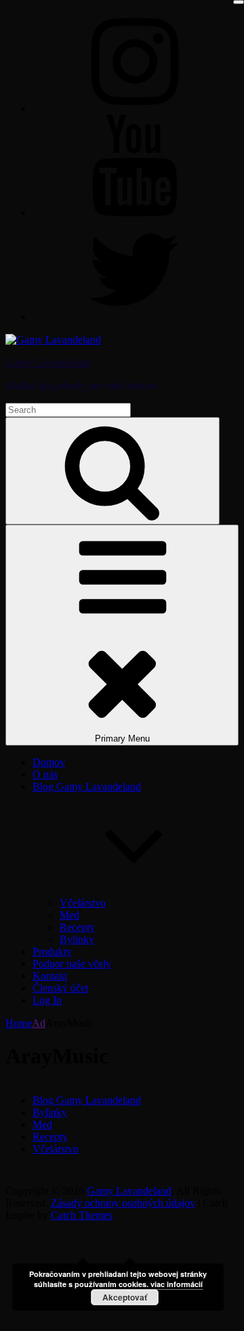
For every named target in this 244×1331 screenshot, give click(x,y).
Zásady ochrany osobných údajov (123, 1203)
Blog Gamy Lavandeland (87, 1100)
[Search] (112, 471)
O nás (45, 774)
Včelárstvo (83, 903)
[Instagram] (134, 108)
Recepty (77, 927)
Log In (47, 1000)
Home (18, 1023)
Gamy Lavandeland (47, 362)
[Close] (238, 2)
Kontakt (50, 976)
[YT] (134, 212)
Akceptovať (124, 1297)
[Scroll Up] (107, 1319)
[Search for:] (68, 409)
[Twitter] (134, 316)
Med (69, 915)
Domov (49, 762)
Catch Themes (82, 1215)
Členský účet (60, 988)
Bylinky (77, 939)
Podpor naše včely (72, 963)
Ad (38, 1023)
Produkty (52, 951)
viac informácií (176, 1284)
